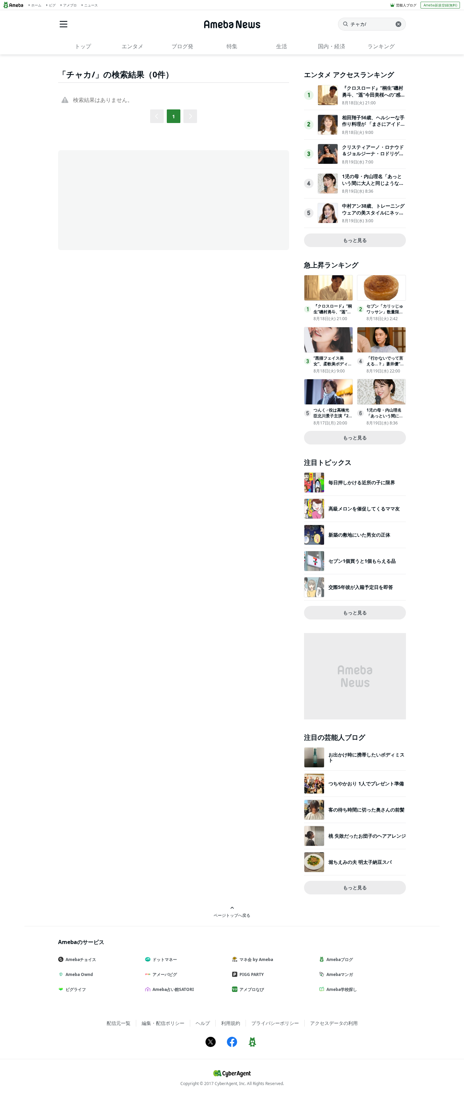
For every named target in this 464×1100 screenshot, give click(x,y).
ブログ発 (182, 46)
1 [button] (173, 116)
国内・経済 (331, 46)
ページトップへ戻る (232, 915)
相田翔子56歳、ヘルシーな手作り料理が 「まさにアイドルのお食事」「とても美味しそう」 (373, 127)
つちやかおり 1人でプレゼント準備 (366, 783)
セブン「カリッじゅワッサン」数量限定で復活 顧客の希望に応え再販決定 (385, 314)
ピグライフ (76, 989)
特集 (232, 46)
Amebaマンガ (339, 974)
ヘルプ (203, 1023)
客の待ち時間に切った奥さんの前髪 (366, 809)
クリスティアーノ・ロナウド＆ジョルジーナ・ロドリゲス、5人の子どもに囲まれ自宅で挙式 (373, 157)
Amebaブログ (339, 959)
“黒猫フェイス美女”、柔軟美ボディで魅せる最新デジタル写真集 (333, 366)
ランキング (381, 46)
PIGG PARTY (251, 974)
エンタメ (132, 46)
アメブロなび (251, 989)
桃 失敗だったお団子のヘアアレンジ (367, 836)
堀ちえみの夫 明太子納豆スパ (360, 862)
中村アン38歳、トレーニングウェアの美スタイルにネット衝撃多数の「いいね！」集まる (373, 216)
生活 (281, 46)
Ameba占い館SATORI (173, 989)
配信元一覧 (118, 1023)
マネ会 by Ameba (256, 959)
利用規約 (230, 1023)
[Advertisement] (119, 199)
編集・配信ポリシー (163, 1023)
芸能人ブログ (406, 5)
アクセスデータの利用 (334, 1023)
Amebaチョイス (81, 959)
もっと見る (355, 240)
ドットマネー (165, 959)
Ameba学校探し (341, 989)
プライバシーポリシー (275, 1023)
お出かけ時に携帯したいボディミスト (366, 757)
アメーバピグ (165, 974)
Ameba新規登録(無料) (440, 5)
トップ (83, 46)
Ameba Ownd (79, 974)
